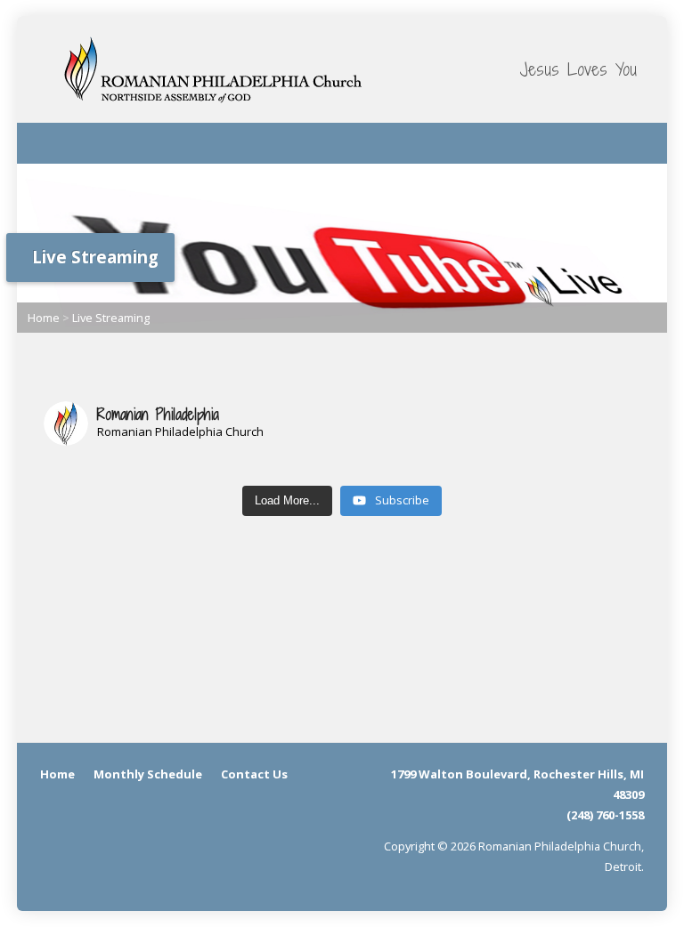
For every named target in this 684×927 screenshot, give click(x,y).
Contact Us (254, 774)
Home (44, 318)
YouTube (630, 141)
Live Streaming (111, 318)
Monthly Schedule (148, 774)
